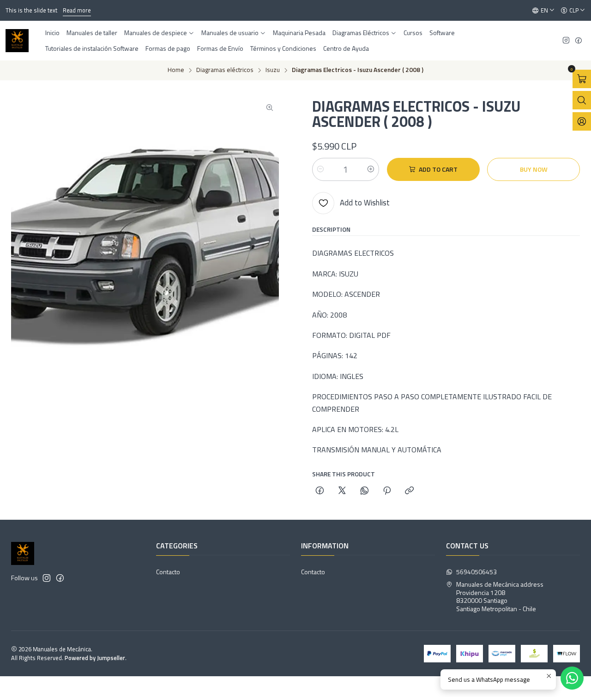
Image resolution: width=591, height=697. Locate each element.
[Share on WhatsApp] (364, 491)
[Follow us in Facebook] (578, 41)
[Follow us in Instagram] (566, 41)
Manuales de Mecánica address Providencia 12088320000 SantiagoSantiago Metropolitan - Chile (499, 596)
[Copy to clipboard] (409, 491)
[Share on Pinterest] (387, 491)
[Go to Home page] (17, 40)
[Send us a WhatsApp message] (572, 678)
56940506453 (476, 572)
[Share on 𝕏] (342, 491)
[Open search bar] (582, 100)
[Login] (582, 121)
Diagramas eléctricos (224, 70)
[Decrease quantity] (320, 169)
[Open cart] (582, 79)
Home (176, 70)
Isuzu (272, 70)
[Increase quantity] (371, 169)
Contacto (168, 572)
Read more (77, 10)
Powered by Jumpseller (95, 657)
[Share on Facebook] (319, 491)
